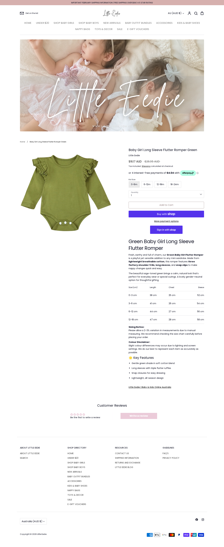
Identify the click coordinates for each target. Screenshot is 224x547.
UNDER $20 (42, 23)
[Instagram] (203, 520)
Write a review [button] (139, 416)
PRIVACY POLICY (171, 457)
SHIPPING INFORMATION (127, 457)
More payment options (166, 221)
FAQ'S (166, 453)
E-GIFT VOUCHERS (138, 29)
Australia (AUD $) (32, 521)
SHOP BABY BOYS (89, 23)
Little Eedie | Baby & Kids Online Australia (150, 387)
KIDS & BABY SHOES (188, 23)
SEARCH (24, 457)
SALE (120, 29)
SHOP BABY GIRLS (64, 23)
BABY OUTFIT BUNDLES (138, 23)
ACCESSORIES (164, 23)
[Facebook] (197, 520)
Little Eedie (134, 155)
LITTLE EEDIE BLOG (124, 467)
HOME (27, 23)
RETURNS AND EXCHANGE (127, 462)
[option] (112, 85)
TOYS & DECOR (103, 29)
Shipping (146, 166)
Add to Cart (166, 205)
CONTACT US (122, 453)
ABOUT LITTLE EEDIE (30, 453)
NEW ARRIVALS (112, 23)
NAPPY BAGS (82, 29)
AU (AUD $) (174, 13)
